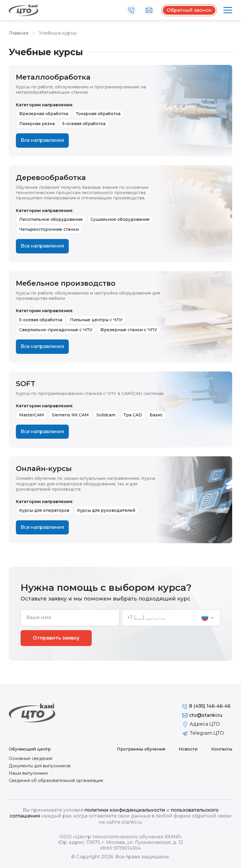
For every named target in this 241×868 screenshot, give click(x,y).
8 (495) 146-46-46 (131, 10)
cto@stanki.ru (149, 10)
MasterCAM (31, 415)
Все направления (42, 140)
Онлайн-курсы (44, 468)
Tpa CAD (132, 415)
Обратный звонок (189, 10)
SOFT (25, 383)
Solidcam (106, 415)
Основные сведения (30, 758)
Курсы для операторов (44, 510)
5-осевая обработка (84, 123)
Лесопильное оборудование (51, 219)
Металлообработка (53, 77)
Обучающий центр (30, 749)
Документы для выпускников (40, 765)
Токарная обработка (98, 113)
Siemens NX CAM (70, 415)
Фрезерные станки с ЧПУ (128, 329)
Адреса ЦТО (205, 724)
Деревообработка (51, 177)
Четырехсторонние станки (49, 229)
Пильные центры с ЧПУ (96, 319)
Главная (19, 33)
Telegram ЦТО (207, 733)
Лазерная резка (37, 123)
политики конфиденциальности (125, 810)
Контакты (221, 749)
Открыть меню (227, 10)
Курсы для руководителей (106, 510)
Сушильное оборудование (120, 219)
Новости (188, 749)
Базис (156, 415)
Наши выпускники (28, 773)
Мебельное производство (66, 283)
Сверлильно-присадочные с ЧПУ (56, 329)
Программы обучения (141, 749)
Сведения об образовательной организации (56, 780)
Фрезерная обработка (43, 113)
